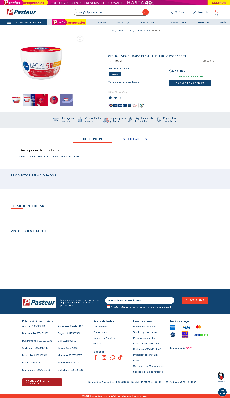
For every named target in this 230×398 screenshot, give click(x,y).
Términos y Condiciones (120, 384)
